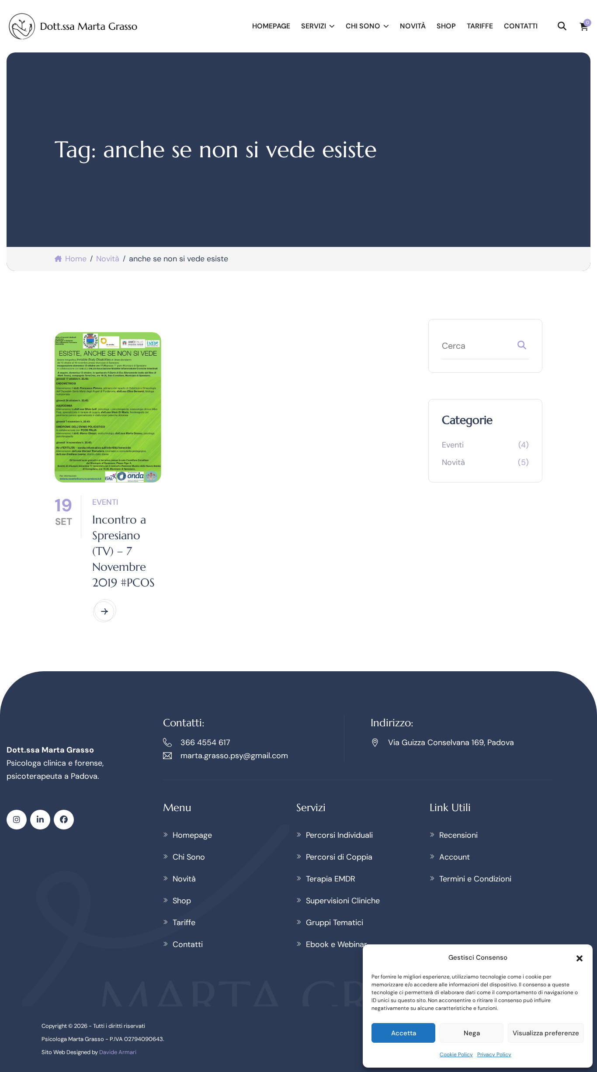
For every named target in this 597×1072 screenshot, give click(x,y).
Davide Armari (117, 1052)
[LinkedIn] (40, 819)
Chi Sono (363, 26)
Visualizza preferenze (546, 1033)
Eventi (105, 502)
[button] (579, 957)
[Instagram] (17, 819)
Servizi (313, 26)
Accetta (403, 1033)
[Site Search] (562, 26)
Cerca (522, 347)
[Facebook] (64, 819)
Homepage (271, 26)
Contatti (521, 26)
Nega (472, 1033)
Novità (413, 26)
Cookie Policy (456, 1054)
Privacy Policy (494, 1054)
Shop (446, 26)
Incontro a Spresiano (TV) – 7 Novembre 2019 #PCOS (123, 551)
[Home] (73, 26)
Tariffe (480, 26)
